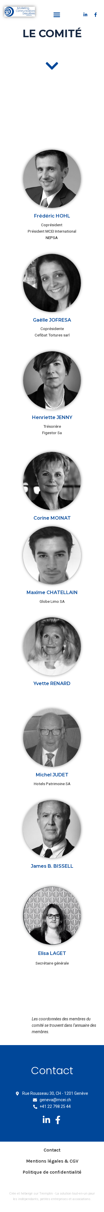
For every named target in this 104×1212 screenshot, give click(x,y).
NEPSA (52, 237)
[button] (56, 14)
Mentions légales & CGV (52, 1161)
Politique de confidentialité (52, 1172)
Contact (52, 1150)
